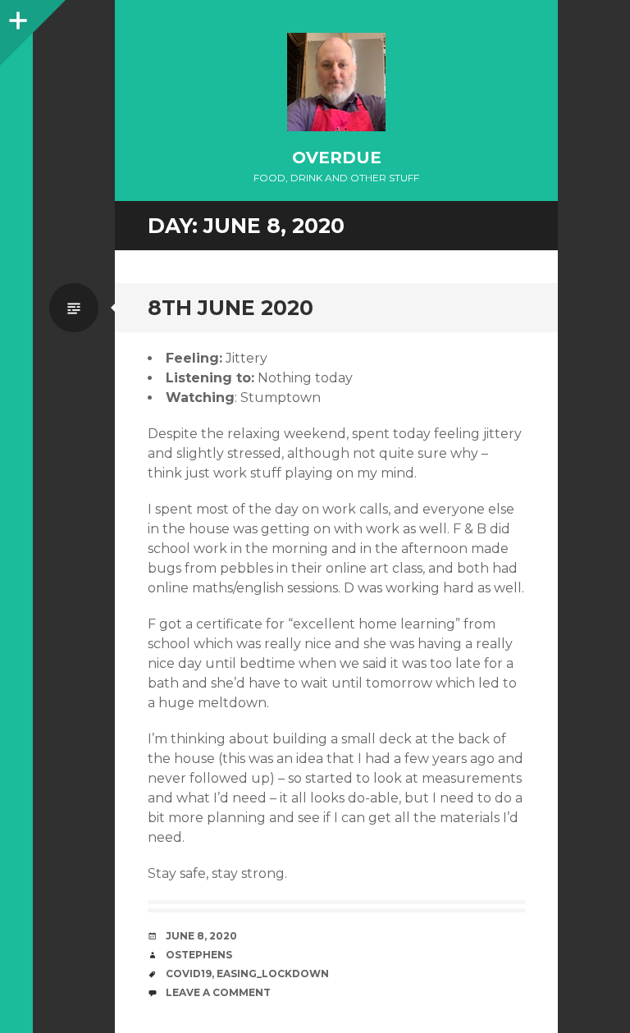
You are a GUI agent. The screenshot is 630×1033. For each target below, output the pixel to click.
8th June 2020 (230, 307)
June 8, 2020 (201, 936)
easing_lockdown (273, 973)
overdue (336, 157)
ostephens (199, 954)
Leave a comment (218, 992)
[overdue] (336, 82)
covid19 (189, 973)
